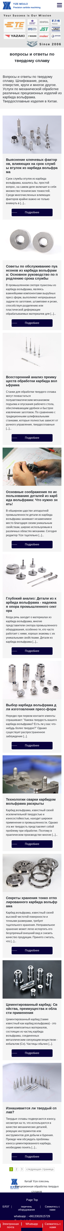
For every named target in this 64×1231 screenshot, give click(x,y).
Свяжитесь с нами (52, 1208)
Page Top (32, 1199)
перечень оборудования (26, 1208)
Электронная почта (10, 1225)
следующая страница (39, 1169)
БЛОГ (6, 1206)
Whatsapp (32, 1223)
